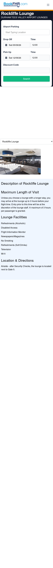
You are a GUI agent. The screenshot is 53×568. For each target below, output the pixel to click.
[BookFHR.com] (15, 5)
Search (26, 78)
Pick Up (7, 52)
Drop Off (7, 39)
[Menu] (48, 5)
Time (33, 39)
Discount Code (11, 64)
